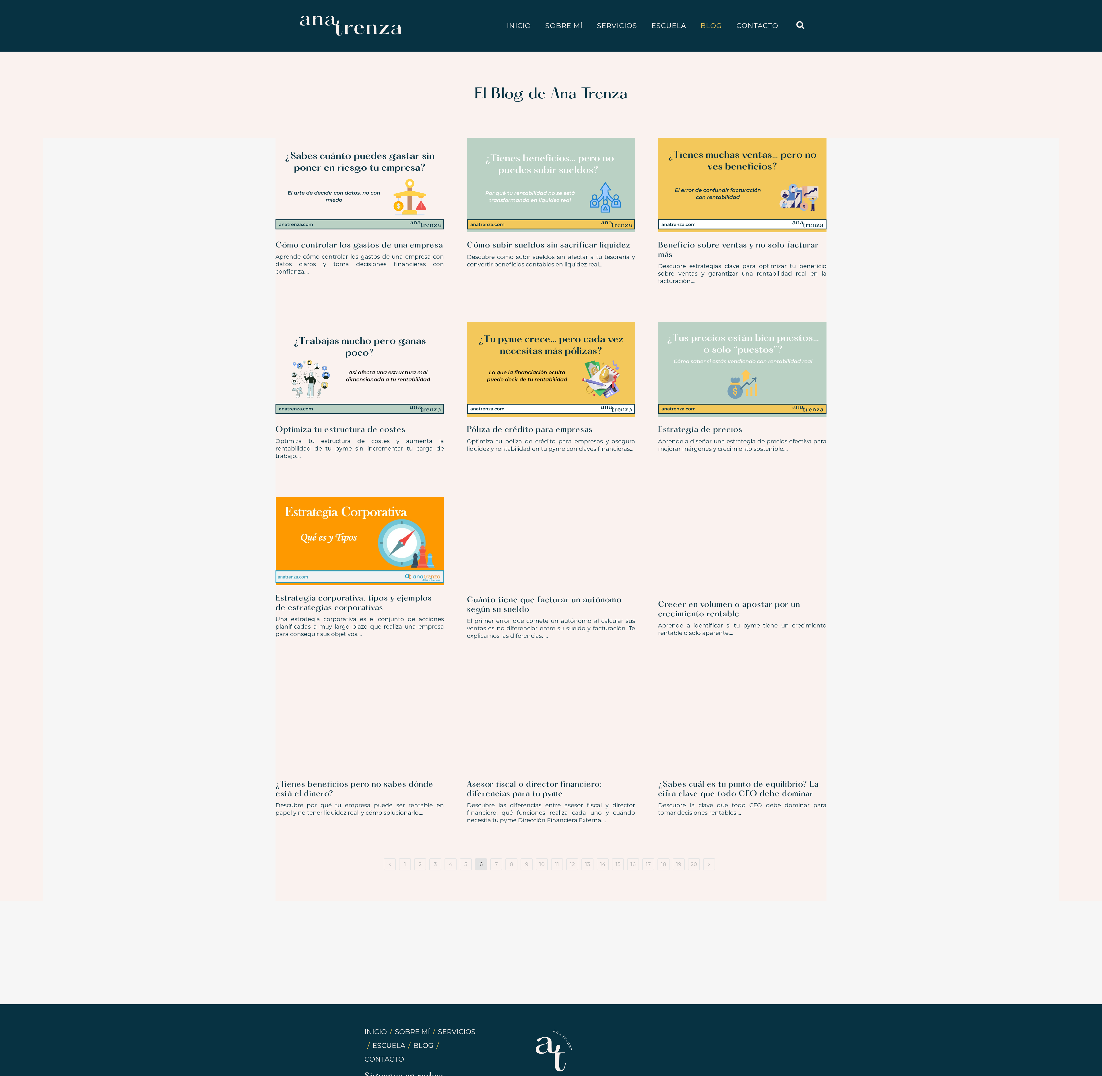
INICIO (375, 1032)
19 (678, 864)
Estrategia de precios (700, 430)
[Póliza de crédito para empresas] (551, 369)
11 (557, 864)
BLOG (423, 1045)
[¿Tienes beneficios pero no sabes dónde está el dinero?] (360, 724)
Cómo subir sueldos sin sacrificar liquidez (548, 245)
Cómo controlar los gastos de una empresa (359, 245)
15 (618, 864)
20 (694, 864)
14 (603, 864)
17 (648, 864)
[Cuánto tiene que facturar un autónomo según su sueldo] (551, 542)
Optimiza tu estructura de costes (341, 430)
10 (542, 864)
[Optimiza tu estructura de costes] (360, 369)
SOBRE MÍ (412, 1032)
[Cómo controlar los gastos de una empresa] (360, 185)
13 (587, 864)
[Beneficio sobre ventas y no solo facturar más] (742, 185)
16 (633, 864)
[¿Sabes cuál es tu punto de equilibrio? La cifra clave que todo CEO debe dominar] (742, 724)
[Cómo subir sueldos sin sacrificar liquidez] (551, 185)
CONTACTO (384, 1059)
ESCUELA (388, 1045)
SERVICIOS (457, 1032)
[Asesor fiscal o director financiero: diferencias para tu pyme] (551, 724)
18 (663, 864)
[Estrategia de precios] (742, 369)
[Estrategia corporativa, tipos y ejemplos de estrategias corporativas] (360, 541)
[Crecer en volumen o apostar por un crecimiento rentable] (742, 544)
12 (572, 864)
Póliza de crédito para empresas (530, 430)
